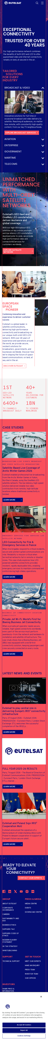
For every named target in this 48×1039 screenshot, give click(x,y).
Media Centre (31, 903)
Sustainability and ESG (10, 919)
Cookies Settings (24, 1036)
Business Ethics (9, 925)
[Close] (41, 996)
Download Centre (33, 912)
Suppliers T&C (8, 929)
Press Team (30, 969)
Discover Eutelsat (13, 365)
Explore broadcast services (20, 132)
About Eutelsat (9, 903)
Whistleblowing (9, 950)
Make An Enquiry (32, 965)
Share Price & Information (8, 989)
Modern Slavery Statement (9, 941)
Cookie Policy (8, 1020)
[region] (24, 1015)
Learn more (9, 499)
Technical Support (11, 961)
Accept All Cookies (24, 1025)
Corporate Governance (8, 909)
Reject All (24, 1030)
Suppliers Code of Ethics (10, 934)
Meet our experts (33, 961)
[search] (37, 3)
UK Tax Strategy (9, 946)
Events (28, 908)
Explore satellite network (12, 251)
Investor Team (31, 974)
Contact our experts (30, 877)
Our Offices (30, 978)
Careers (6, 914)
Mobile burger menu (42, 3)
